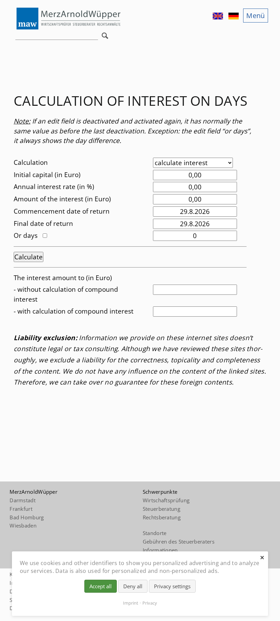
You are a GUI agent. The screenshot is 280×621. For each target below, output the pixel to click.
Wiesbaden (23, 525)
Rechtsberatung (162, 517)
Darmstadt (23, 500)
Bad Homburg (27, 517)
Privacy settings (172, 586)
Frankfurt (21, 508)
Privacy (149, 603)
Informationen (160, 550)
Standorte (155, 533)
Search (106, 37)
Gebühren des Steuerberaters (178, 541)
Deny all (132, 586)
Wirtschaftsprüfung (166, 500)
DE (234, 16)
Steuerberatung (161, 508)
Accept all (100, 586)
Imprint (130, 603)
